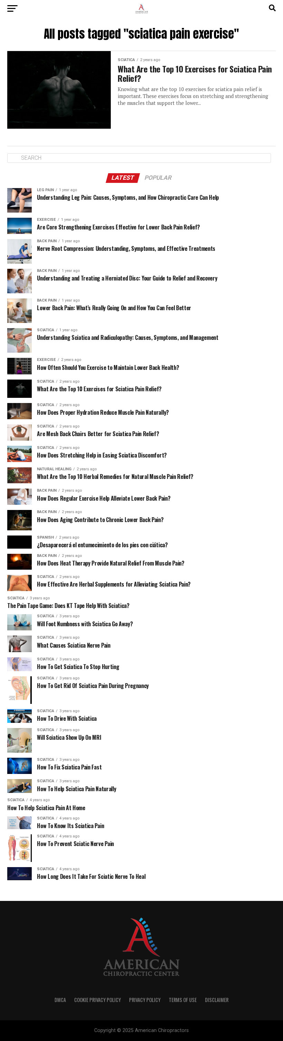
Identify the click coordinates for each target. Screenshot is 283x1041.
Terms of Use (183, 999)
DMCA (60, 999)
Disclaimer (216, 999)
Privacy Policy (144, 999)
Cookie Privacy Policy (97, 999)
